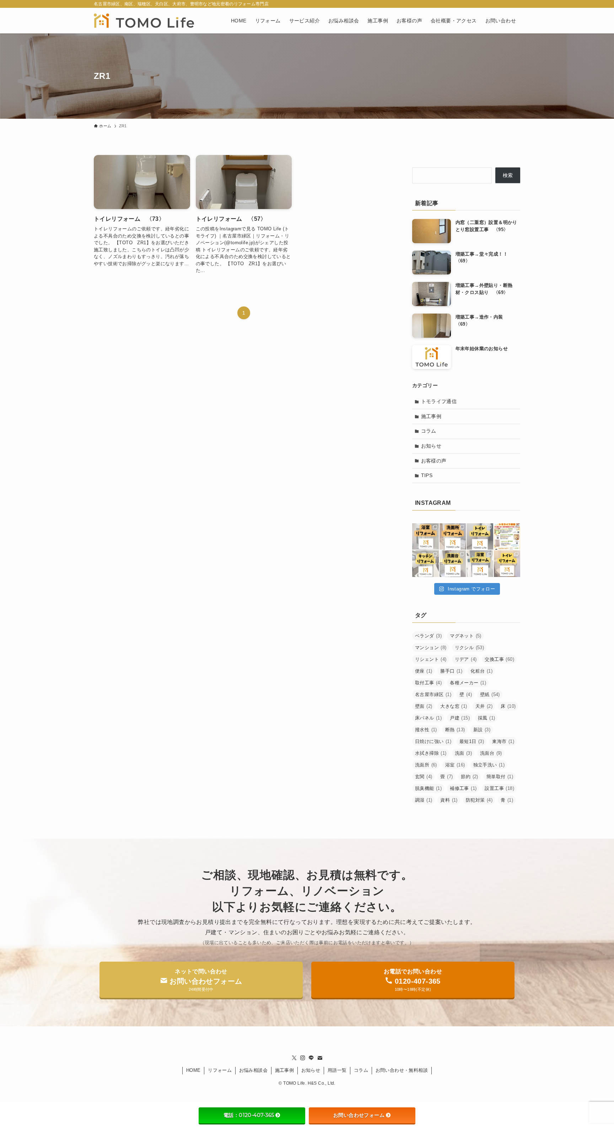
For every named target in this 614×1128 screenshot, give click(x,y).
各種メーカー (468, 682)
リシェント (431, 659)
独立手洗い (489, 765)
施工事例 (431, 416)
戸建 (460, 718)
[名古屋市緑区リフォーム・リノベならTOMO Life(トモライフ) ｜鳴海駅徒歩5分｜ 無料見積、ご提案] (144, 21)
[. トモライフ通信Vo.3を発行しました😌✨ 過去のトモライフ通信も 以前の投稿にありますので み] (507, 536)
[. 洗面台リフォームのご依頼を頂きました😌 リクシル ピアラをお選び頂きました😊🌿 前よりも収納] (453, 563)
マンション (431, 647)
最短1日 (471, 741)
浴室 (455, 765)
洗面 (463, 753)
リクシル (469, 647)
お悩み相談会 (253, 1070)
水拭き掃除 (431, 753)
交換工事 (499, 659)
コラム (428, 431)
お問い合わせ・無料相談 (402, 1070)
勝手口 (451, 671)
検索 (508, 175)
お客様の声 (434, 461)
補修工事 (463, 788)
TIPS (427, 475)
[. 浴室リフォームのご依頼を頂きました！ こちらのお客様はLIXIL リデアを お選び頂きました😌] (480, 563)
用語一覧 (337, 1070)
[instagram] (303, 1058)
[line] (311, 1058)
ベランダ (428, 635)
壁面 (423, 706)
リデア (466, 659)
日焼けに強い (433, 741)
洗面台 (491, 753)
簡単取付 (499, 776)
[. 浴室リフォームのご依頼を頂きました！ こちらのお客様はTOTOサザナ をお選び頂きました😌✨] (425, 536)
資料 (448, 800)
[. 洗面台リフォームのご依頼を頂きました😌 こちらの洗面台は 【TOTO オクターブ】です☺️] (453, 536)
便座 (423, 671)
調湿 (423, 800)
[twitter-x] (294, 1058)
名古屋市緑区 (433, 694)
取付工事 (428, 682)
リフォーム (220, 1070)
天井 (483, 706)
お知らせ (431, 446)
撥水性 (426, 729)
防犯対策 (479, 800)
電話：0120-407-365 (248, 1115)
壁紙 (490, 694)
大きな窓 (453, 706)
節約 (469, 776)
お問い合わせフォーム (358, 1115)
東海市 (503, 741)
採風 (486, 718)
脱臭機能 (428, 788)
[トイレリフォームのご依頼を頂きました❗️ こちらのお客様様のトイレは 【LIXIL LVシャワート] (480, 536)
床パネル (428, 718)
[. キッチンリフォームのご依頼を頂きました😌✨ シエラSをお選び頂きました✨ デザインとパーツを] (425, 563)
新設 (481, 729)
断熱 (455, 729)
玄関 (423, 776)
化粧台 (481, 671)
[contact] (320, 1058)
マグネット (465, 635)
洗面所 (426, 765)
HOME (193, 1070)
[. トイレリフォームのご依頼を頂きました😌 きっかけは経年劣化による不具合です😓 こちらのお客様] (507, 563)
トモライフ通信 (439, 401)
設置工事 (499, 788)
